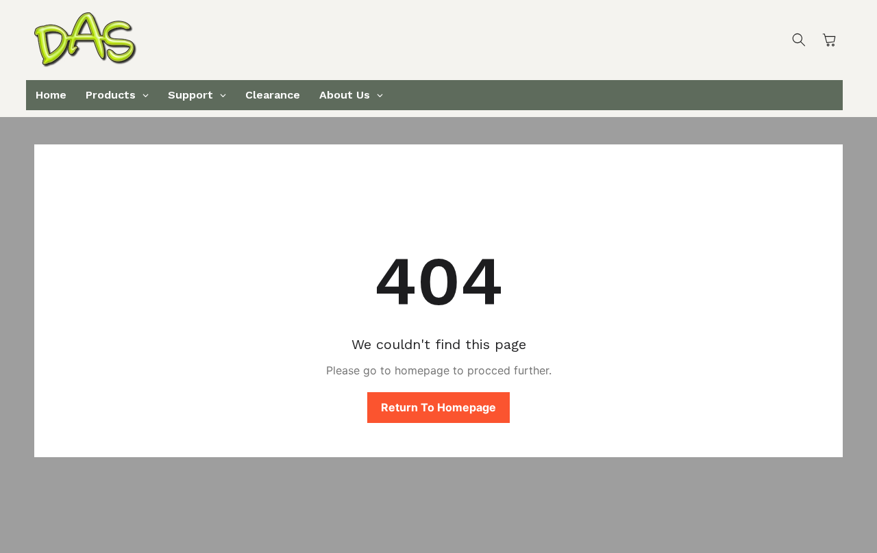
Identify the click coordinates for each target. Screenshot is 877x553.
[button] (799, 40)
